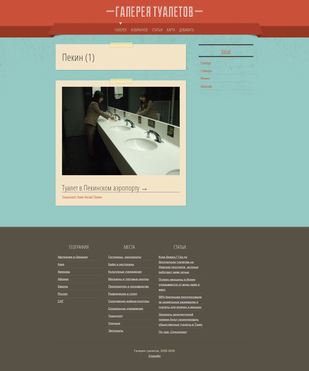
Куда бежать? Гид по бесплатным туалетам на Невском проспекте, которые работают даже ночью (178, 264)
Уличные (114, 323)
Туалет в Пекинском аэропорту (100, 188)
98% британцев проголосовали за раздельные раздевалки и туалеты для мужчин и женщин (180, 302)
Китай (89, 197)
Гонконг (206, 62)
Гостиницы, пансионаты (124, 257)
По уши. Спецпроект (173, 332)
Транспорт (69, 197)
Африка (63, 279)
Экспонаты (115, 330)
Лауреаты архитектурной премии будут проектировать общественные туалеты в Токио (180, 319)
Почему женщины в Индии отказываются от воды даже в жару (179, 284)
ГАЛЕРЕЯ (121, 29)
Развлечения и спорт (122, 293)
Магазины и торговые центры (128, 279)
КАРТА (171, 29)
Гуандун (206, 70)
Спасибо (155, 356)
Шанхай (206, 86)
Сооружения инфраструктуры (128, 301)
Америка (64, 271)
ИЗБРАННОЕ (139, 29)
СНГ (61, 301)
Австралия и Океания (73, 257)
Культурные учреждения (125, 271)
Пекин (98, 197)
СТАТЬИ (157, 29)
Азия (80, 197)
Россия (62, 293)
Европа (63, 286)
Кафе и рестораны (121, 264)
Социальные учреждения (125, 308)
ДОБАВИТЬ (186, 29)
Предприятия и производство (128, 286)
